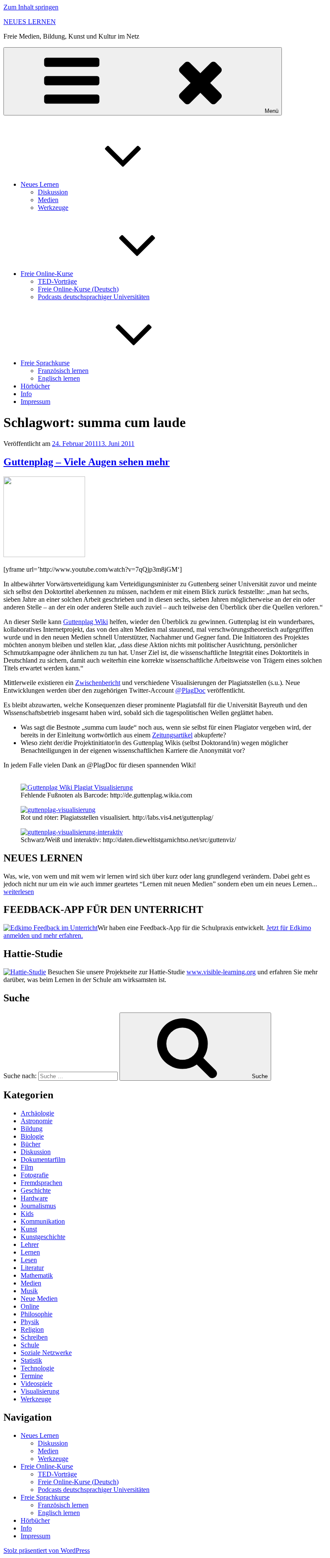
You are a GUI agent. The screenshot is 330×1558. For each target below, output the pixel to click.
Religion (32, 1329)
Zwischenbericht (97, 682)
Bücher (30, 1144)
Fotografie (35, 1175)
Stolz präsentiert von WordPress (46, 1550)
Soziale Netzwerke (46, 1352)
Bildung (32, 1128)
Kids (27, 1213)
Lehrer (30, 1244)
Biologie (32, 1136)
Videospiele (36, 1383)
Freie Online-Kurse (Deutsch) (78, 289)
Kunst (29, 1229)
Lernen (30, 1252)
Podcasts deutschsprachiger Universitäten (94, 296)
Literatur (32, 1267)
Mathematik (37, 1275)
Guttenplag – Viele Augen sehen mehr (86, 461)
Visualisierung (40, 1391)
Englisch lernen (59, 378)
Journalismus (38, 1205)
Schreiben (34, 1337)
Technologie (37, 1368)
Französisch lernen (63, 370)
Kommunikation (43, 1221)
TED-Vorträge (57, 281)
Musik (29, 1290)
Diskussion (53, 192)
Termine (32, 1375)
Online (30, 1306)
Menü (271, 111)
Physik (30, 1321)
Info (26, 393)
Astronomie (36, 1121)
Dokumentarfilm (43, 1159)
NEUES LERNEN (29, 21)
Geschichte (36, 1190)
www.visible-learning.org (221, 972)
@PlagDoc (190, 690)
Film (27, 1167)
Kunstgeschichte (43, 1236)
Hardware (34, 1198)
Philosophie (36, 1314)
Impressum (35, 401)
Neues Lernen (40, 184)
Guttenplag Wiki (85, 621)
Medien (48, 199)
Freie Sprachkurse (45, 363)
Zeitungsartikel (172, 735)
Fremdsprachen (41, 1182)
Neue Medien (39, 1298)
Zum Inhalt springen (30, 7)
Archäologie (37, 1113)
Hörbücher (35, 386)
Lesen (29, 1260)
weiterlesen (18, 891)
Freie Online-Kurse (47, 273)
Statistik (31, 1360)
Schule (30, 1345)
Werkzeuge (53, 207)
